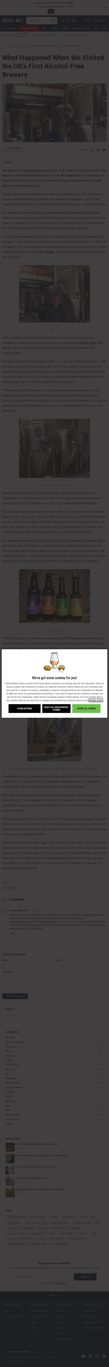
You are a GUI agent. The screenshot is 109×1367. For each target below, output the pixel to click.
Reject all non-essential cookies (56, 708)
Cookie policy (96, 700)
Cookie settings (24, 708)
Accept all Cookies (86, 708)
